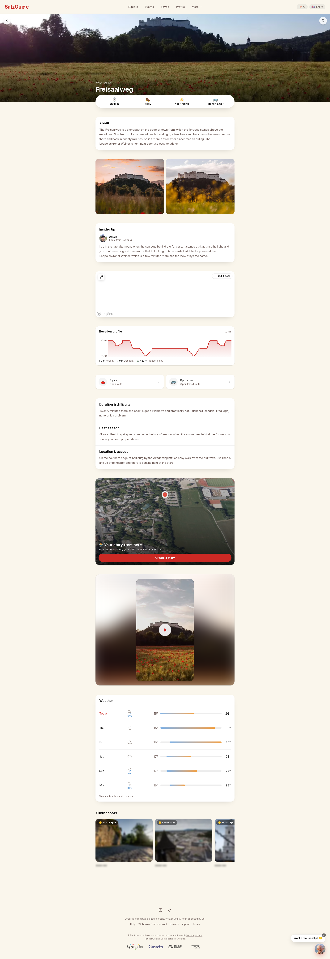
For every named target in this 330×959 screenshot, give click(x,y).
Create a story (165, 557)
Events (149, 6)
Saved (165, 6)
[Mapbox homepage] (105, 314)
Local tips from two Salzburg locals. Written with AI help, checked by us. (165, 918)
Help (133, 924)
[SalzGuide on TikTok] (169, 910)
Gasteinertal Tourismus (173, 938)
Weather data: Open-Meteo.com (116, 796)
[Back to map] (7, 20)
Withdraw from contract (152, 924)
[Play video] (165, 630)
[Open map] (165, 294)
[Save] (323, 20)
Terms (196, 924)
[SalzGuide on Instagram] (160, 910)
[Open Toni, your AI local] (320, 949)
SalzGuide (17, 7)
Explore (133, 6)
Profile (180, 6)
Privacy (174, 924)
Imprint (186, 924)
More (195, 6)
